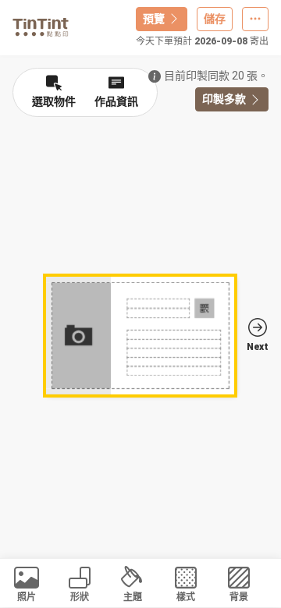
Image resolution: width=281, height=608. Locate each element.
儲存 (215, 18)
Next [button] (258, 346)
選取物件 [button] (54, 101)
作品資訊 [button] (116, 101)
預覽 (154, 18)
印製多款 (224, 99)
